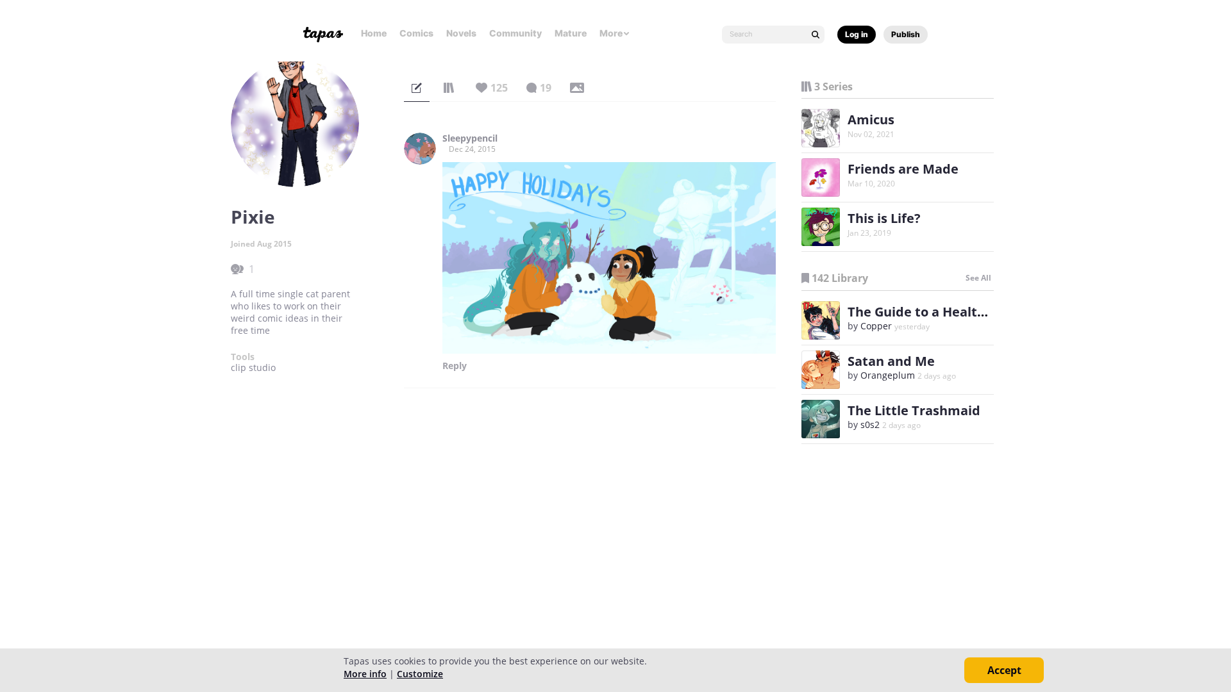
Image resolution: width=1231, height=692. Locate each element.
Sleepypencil (470, 138)
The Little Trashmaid (914, 410)
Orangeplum (887, 375)
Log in (856, 34)
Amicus (871, 119)
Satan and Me (891, 361)
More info (365, 674)
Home (374, 33)
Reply (454, 366)
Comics (416, 33)
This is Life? (884, 218)
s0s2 (870, 424)
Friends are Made (903, 168)
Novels (461, 33)
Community (515, 33)
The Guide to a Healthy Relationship (962, 311)
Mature (571, 33)
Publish (905, 34)
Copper (876, 326)
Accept (1004, 670)
